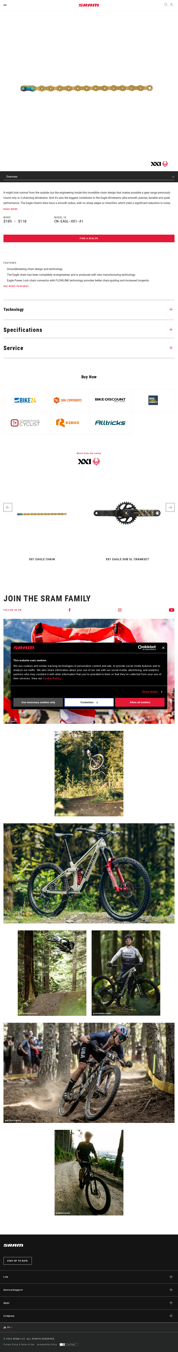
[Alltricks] (110, 423)
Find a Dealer (89, 238)
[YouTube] (172, 610)
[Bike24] (25, 400)
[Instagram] (120, 610)
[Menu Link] (5, 5)
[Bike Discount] (110, 400)
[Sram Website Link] (89, 5)
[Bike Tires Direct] (153, 400)
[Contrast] (62, 1344)
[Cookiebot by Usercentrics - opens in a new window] (140, 647)
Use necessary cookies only (38, 702)
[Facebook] (70, 610)
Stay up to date (17, 1261)
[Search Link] (165, 5)
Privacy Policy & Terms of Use (18, 1344)
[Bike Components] (67, 400)
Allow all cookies (140, 702)
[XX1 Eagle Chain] (86, 88)
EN (8, 1327)
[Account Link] (171, 5)
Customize (87, 702)
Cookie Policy (52, 678)
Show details (150, 691)
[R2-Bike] (67, 423)
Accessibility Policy (47, 1344)
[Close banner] (163, 648)
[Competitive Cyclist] (25, 423)
